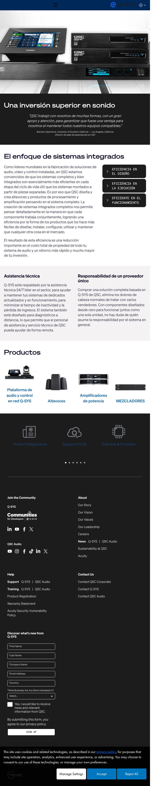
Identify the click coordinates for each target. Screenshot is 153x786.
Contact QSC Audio (91, 596)
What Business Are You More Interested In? (30, 690)
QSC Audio (14, 545)
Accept (101, 774)
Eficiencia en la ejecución (124, 185)
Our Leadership (89, 527)
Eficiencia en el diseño (124, 171)
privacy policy (36, 724)
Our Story (84, 505)
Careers (83, 534)
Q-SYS (11, 507)
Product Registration (21, 596)
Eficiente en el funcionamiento (126, 200)
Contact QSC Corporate (94, 582)
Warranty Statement (21, 604)
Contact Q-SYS (88, 589)
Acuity (82, 556)
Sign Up (31, 732)
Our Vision (85, 512)
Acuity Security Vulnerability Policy (27, 613)
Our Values (85, 519)
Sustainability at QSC (92, 548)
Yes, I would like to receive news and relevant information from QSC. (32, 708)
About (82, 497)
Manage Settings (71, 774)
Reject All (131, 774)
